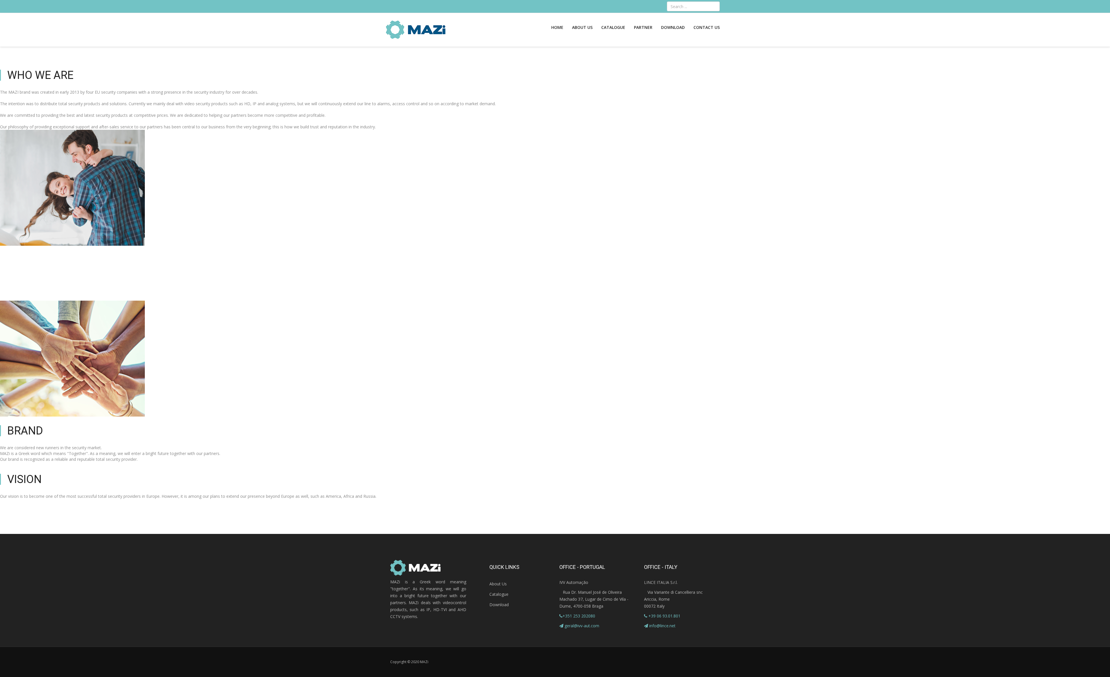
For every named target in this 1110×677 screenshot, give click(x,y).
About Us (582, 27)
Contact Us (706, 27)
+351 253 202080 (579, 616)
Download (673, 27)
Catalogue (613, 27)
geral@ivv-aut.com (582, 625)
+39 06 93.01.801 (663, 616)
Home (557, 27)
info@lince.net (662, 625)
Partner (643, 27)
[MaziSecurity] (416, 30)
